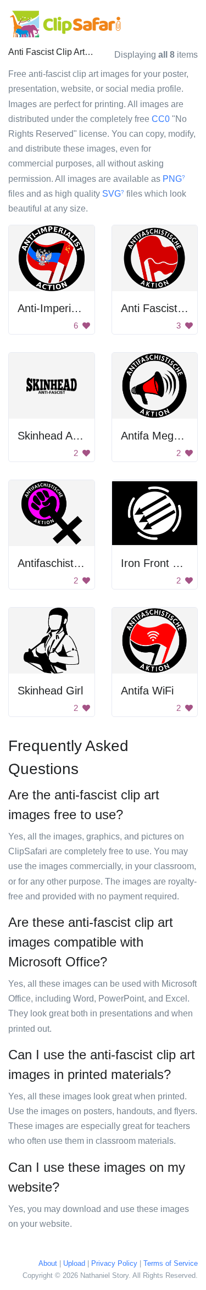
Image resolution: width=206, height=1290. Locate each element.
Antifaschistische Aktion (75, 563)
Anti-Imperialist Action (70, 308)
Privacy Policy (114, 1263)
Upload (74, 1263)
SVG (113, 193)
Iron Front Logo (159, 563)
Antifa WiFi (147, 691)
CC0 (161, 119)
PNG (174, 179)
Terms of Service (170, 1263)
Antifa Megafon (158, 436)
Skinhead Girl (50, 691)
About (47, 1263)
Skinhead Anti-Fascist (70, 436)
